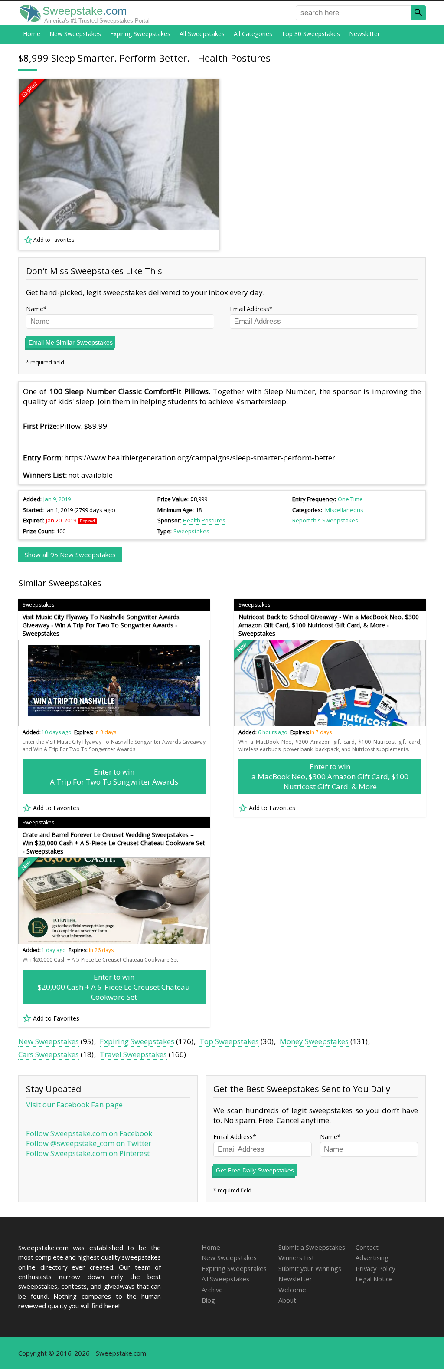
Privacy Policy (375, 1268)
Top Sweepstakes (229, 1041)
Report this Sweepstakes (325, 520)
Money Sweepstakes (314, 1041)
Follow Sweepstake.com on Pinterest (88, 1153)
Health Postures (204, 520)
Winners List (296, 1257)
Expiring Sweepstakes (140, 34)
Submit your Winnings (309, 1268)
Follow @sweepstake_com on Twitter (88, 1143)
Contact (367, 1247)
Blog (208, 1300)
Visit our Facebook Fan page (74, 1105)
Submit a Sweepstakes (311, 1247)
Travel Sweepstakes (133, 1054)
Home (31, 34)
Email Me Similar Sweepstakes (71, 342)
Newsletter (364, 34)
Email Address (249, 309)
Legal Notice (374, 1278)
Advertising (372, 1257)
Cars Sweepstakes (48, 1054)
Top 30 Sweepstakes (310, 34)
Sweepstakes (191, 531)
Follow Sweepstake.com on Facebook (89, 1133)
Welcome (292, 1289)
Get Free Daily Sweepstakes (255, 1170)
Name (34, 309)
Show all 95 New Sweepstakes (70, 554)
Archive (212, 1289)
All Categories (253, 34)
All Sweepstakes (202, 34)
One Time (350, 499)
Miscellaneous (344, 510)
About (287, 1300)
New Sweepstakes (75, 34)
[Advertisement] (328, 164)
